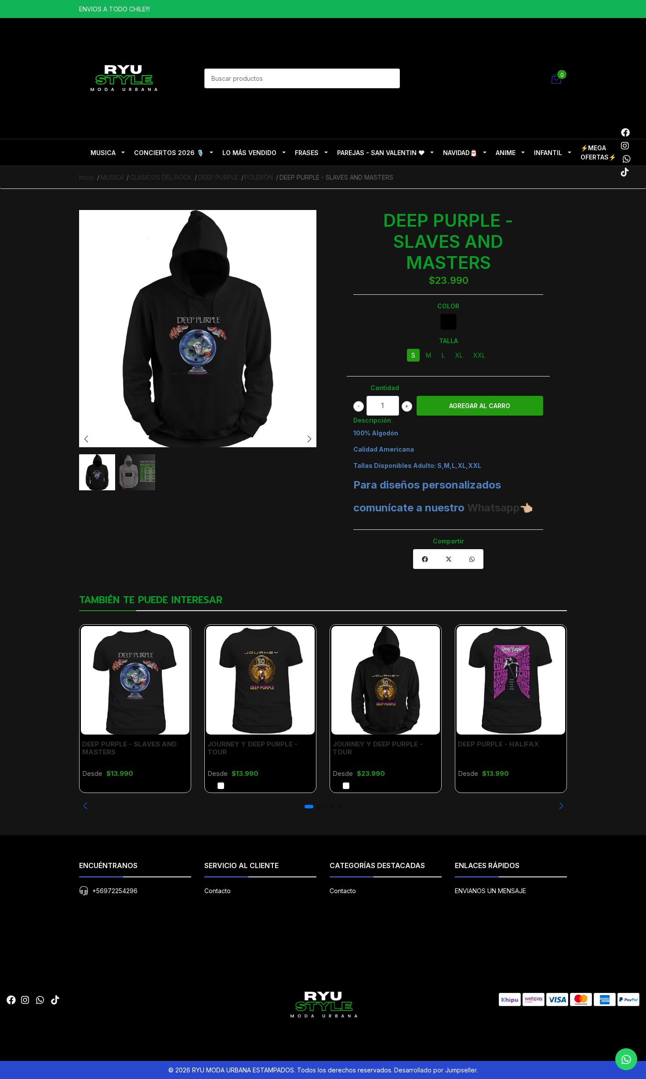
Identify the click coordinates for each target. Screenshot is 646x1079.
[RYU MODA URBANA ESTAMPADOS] (123, 77)
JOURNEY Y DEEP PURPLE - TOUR (252, 748)
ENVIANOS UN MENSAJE (490, 890)
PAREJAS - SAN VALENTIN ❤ (381, 152)
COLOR (448, 306)
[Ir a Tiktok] (625, 172)
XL (459, 355)
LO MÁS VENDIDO (249, 152)
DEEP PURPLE (218, 177)
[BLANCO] (221, 785)
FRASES (307, 152)
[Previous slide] (86, 439)
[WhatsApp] (626, 159)
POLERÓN (258, 177)
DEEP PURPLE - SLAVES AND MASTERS (129, 748)
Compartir (448, 541)
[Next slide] (309, 439)
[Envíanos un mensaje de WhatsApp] (626, 1059)
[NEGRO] (448, 321)
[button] (85, 805)
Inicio (86, 177)
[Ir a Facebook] (625, 132)
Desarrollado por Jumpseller (435, 1070)
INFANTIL (548, 152)
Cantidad (384, 387)
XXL (479, 355)
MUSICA (103, 152)
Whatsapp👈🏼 (500, 507)
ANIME (505, 152)
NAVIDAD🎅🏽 (460, 152)
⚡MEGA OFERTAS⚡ (598, 152)
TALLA (448, 340)
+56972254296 (115, 890)
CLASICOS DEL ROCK (161, 177)
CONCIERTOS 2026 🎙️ (169, 152)
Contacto (217, 890)
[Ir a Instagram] (625, 146)
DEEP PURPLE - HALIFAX (498, 744)
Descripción (372, 420)
